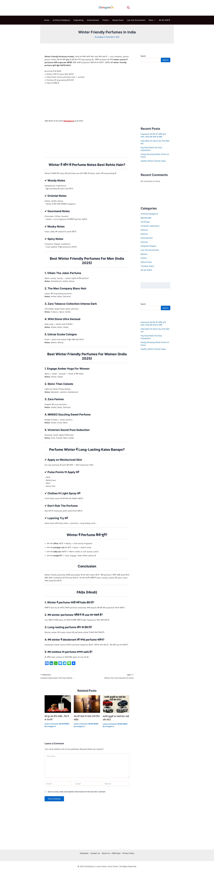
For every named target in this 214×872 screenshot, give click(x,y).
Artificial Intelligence (61, 20)
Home (46, 20)
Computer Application (150, 226)
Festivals (144, 242)
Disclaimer (84, 853)
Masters (144, 254)
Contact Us (95, 853)
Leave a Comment (51, 724)
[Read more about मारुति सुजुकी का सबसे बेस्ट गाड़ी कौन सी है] (116, 704)
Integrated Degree (148, 246)
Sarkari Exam (117, 20)
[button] (128, 8)
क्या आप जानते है (164, 20)
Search (143, 56)
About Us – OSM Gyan (111, 853)
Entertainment (93, 20)
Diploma (144, 230)
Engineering (78, 20)
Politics (106, 20)
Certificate (145, 222)
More (151, 20)
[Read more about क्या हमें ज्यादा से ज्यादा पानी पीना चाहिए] (87, 704)
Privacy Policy (128, 853)
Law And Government (136, 20)
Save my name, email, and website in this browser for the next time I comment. (77, 792)
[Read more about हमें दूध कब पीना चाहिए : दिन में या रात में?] (58, 704)
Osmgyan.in (69, 121)
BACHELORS (146, 218)
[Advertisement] (87, 103)
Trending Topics (147, 266)
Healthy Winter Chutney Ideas (153, 161)
